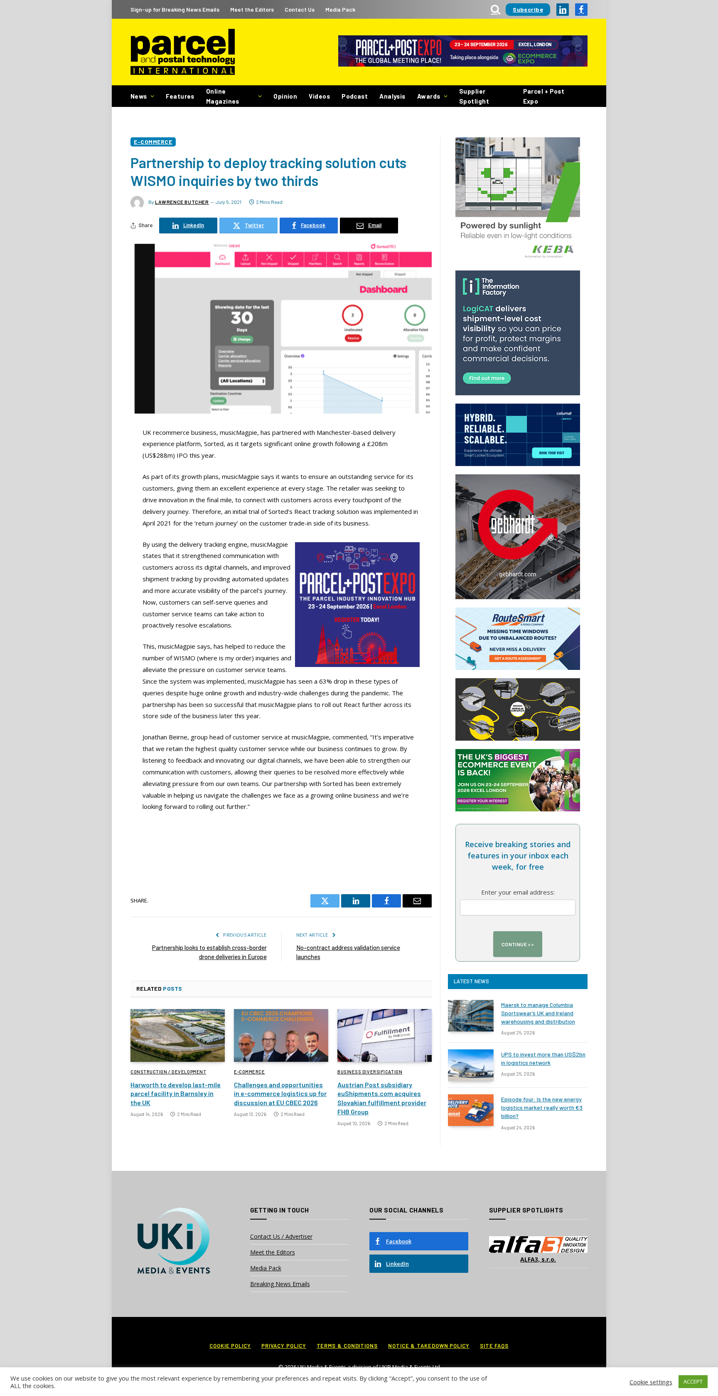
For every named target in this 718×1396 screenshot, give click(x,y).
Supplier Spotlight (474, 96)
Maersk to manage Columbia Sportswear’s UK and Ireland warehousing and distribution (538, 1013)
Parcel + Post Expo (544, 96)
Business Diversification (369, 1071)
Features (180, 96)
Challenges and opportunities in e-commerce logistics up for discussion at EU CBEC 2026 (280, 1094)
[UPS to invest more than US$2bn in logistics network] (471, 1065)
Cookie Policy (230, 1345)
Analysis (392, 96)
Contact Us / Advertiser (281, 1236)
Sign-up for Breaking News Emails (174, 9)
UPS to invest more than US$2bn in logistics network (543, 1058)
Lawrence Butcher (182, 202)
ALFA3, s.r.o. (538, 1259)
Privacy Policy (283, 1345)
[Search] (495, 9)
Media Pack (340, 9)
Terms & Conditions (347, 1345)
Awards (428, 96)
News (138, 96)
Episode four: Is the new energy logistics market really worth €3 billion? (542, 1107)
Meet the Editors (252, 9)
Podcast (355, 96)
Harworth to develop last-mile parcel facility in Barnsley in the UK (175, 1094)
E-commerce (153, 141)
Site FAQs (494, 1345)
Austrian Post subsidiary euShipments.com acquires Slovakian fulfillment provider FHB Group (381, 1098)
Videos (319, 96)
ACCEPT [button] (693, 1381)
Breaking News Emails (280, 1284)
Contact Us (300, 9)
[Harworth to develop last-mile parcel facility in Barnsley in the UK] (177, 1035)
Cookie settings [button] (650, 1382)
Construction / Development (168, 1071)
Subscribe (528, 9)
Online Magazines (222, 96)
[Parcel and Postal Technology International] (182, 52)
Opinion (285, 96)
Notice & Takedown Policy (429, 1345)
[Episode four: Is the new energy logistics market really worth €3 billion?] (471, 1110)
